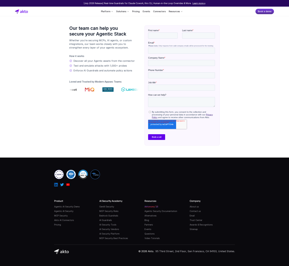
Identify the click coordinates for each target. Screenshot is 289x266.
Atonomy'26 (151, 206)
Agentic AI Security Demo (67, 206)
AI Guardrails (105, 220)
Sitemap (194, 229)
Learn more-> (199, 3)
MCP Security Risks (108, 211)
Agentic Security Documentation (160, 211)
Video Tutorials (152, 238)
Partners (148, 224)
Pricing (136, 11)
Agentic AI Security (63, 211)
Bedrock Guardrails (108, 215)
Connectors (159, 11)
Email (192, 215)
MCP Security (61, 215)
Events (146, 11)
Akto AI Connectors (64, 220)
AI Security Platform (109, 233)
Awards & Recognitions (201, 224)
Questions (149, 233)
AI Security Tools (107, 224)
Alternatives (150, 215)
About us (194, 206)
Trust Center (196, 220)
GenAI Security (106, 206)
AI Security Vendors (109, 229)
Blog (146, 220)
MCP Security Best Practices (113, 238)
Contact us (195, 211)
